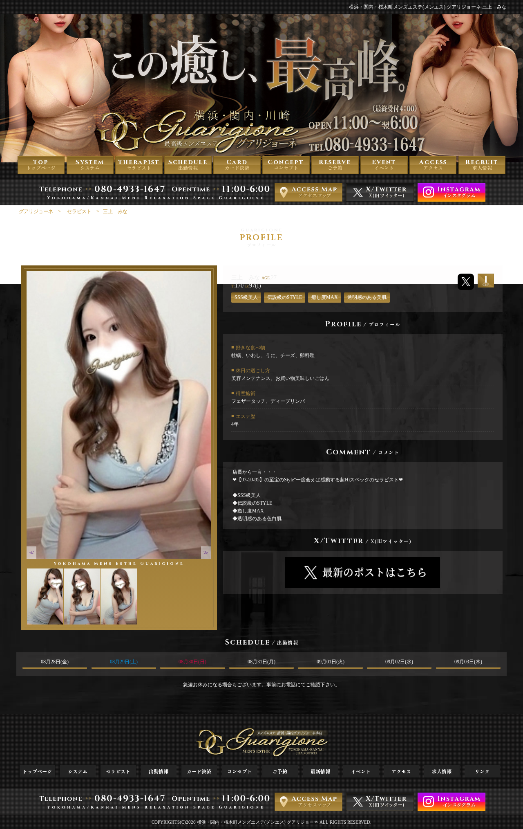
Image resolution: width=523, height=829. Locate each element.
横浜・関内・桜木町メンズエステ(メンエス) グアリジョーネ (257, 822)
